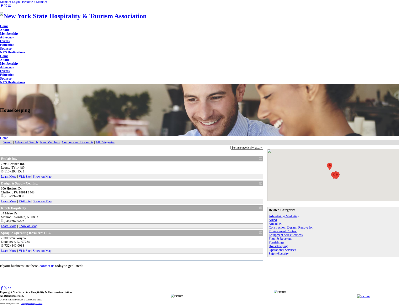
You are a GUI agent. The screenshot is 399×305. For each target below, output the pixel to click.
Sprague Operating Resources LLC (26, 233)
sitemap (40, 303)
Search (7, 142)
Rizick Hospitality (13, 208)
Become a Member (34, 2)
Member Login (10, 2)
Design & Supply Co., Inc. (19, 183)
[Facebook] (2, 5)
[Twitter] (5, 5)
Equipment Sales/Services (286, 235)
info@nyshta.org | (29, 303)
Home (4, 26)
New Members (50, 142)
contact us (46, 266)
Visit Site (25, 176)
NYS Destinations (12, 52)
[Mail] (9, 5)
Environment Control (283, 231)
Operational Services (282, 250)
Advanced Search (26, 142)
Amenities (275, 223)
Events (5, 41)
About (4, 30)
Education (7, 45)
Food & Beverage (280, 238)
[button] (329, 166)
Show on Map (42, 176)
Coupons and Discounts (77, 142)
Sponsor (6, 48)
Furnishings (276, 242)
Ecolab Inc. (9, 158)
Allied (273, 220)
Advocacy (7, 37)
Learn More (8, 176)
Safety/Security (279, 253)
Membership (9, 33)
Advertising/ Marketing (284, 216)
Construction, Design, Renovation (291, 227)
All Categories (105, 142)
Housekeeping (278, 246)
